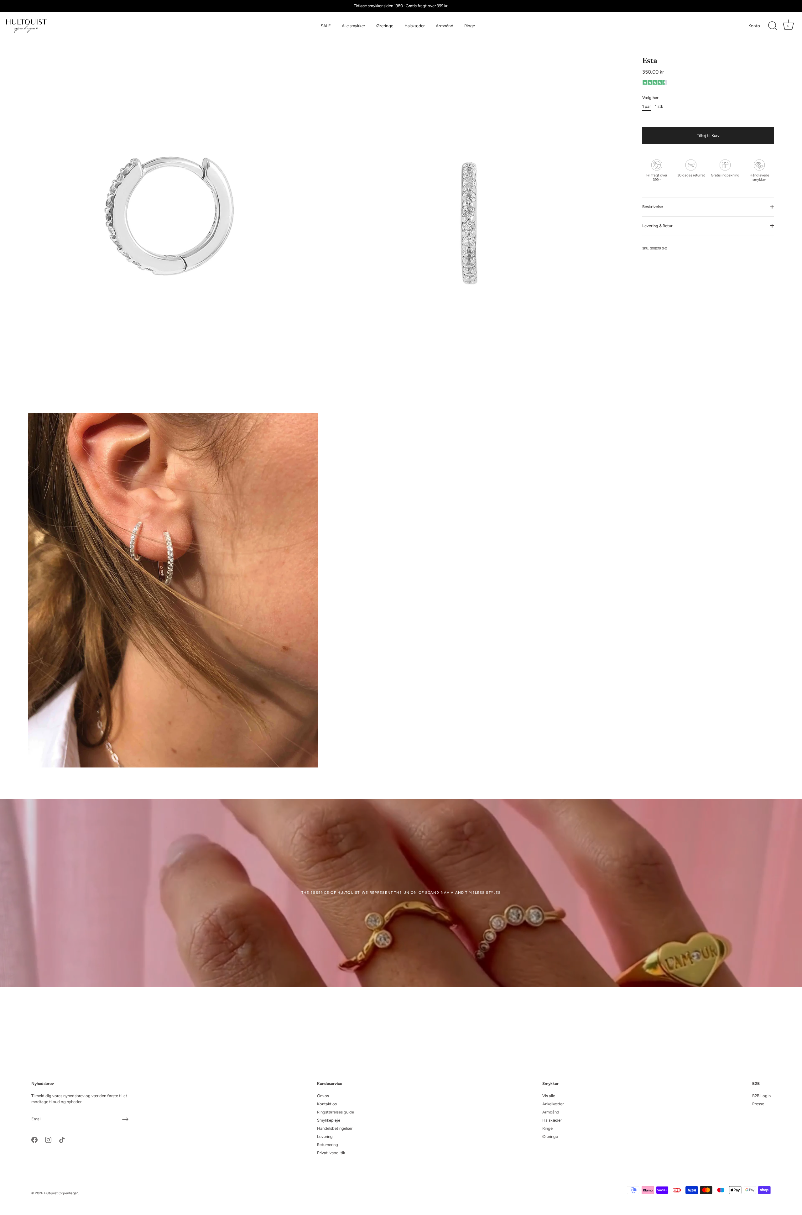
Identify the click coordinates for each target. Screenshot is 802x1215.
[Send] (125, 1119)
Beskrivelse (652, 206)
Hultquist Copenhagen (61, 1193)
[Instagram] (48, 1139)
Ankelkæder (553, 1104)
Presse (758, 1104)
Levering (325, 1136)
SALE (326, 25)
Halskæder (414, 25)
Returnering (327, 1144)
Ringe (469, 25)
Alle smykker (353, 25)
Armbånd (444, 25)
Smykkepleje (328, 1120)
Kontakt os (327, 1104)
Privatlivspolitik (331, 1152)
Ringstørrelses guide (335, 1112)
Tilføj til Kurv (708, 135)
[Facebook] (34, 1139)
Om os (323, 1095)
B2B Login (761, 1095)
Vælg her (650, 97)
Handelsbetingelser (334, 1128)
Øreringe (384, 25)
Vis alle (548, 1095)
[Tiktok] (62, 1139)
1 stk (659, 106)
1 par (646, 106)
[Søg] (772, 26)
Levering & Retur (657, 225)
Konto (754, 25)
